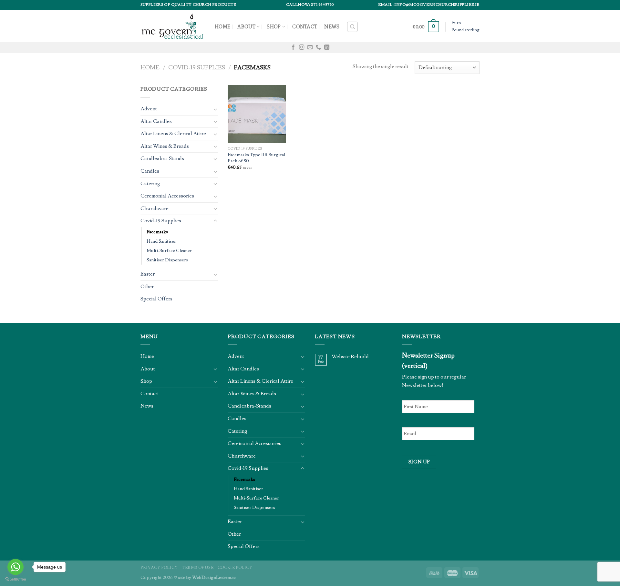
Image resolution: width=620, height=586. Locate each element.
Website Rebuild (350, 357)
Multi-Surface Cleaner (169, 251)
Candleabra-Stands (162, 158)
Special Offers (156, 299)
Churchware (154, 208)
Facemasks (157, 232)
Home (222, 27)
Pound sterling (465, 30)
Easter (147, 274)
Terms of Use (197, 567)
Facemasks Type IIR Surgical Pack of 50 (256, 158)
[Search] (352, 27)
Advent (148, 109)
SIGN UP (419, 462)
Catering (150, 183)
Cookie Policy (235, 567)
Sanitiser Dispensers (167, 260)
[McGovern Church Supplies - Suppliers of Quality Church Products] (172, 26)
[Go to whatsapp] (15, 567)
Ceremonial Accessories (167, 196)
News (331, 27)
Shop (274, 27)
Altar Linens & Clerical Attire (173, 133)
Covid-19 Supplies (196, 67)
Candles (149, 171)
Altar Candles (156, 121)
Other (147, 286)
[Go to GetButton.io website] (15, 579)
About (246, 27)
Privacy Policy (159, 567)
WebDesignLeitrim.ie (214, 577)
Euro (456, 23)
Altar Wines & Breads (164, 146)
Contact (304, 27)
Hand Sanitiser (161, 241)
